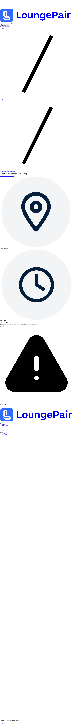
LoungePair (2, 26)
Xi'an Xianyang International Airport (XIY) (7, 176)
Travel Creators (4, 434)
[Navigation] (9, 26)
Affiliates (3, 430)
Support (3, 433)
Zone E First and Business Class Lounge (8, 171)
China (3, 28)
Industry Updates (5, 425)
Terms (3, 722)
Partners (3, 429)
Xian (3, 99)
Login (5, 26)
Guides (3, 424)
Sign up (7, 26)
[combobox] (6, 23)
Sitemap (3, 723)
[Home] (36, 22)
